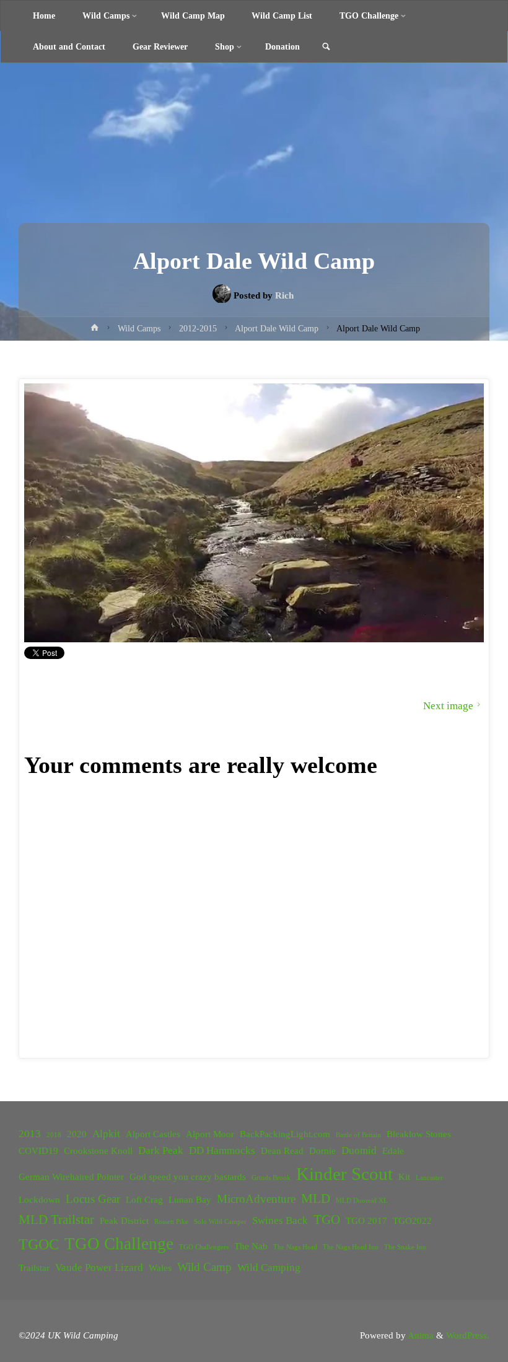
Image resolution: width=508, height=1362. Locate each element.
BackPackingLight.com (285, 1134)
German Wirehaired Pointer (71, 1177)
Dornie (322, 1151)
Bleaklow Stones (419, 1134)
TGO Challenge (118, 1243)
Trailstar (34, 1268)
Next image (448, 706)
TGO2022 (412, 1221)
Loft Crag (144, 1200)
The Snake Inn (405, 1247)
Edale (393, 1151)
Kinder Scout (344, 1174)
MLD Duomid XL (362, 1200)
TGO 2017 (366, 1221)
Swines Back (280, 1220)
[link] (326, 48)
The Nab (251, 1246)
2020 (77, 1134)
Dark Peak (160, 1150)
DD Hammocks (222, 1150)
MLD (315, 1198)
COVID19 (38, 1151)
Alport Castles (153, 1134)
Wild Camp (204, 1266)
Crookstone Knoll (98, 1151)
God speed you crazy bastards (187, 1177)
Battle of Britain (358, 1135)
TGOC (39, 1244)
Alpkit (106, 1134)
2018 (53, 1135)
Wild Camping (268, 1267)
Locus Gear (93, 1198)
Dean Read (282, 1151)
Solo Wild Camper (220, 1221)
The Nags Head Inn (351, 1247)
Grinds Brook (271, 1177)
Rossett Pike (171, 1221)
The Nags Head (295, 1247)
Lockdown (39, 1200)
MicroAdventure (256, 1198)
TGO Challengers (204, 1247)
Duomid (359, 1150)
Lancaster (429, 1177)
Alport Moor (210, 1134)
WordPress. (467, 1335)
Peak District (124, 1221)
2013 (30, 1134)
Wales (160, 1268)
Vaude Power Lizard (99, 1267)
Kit (404, 1177)
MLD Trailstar (56, 1219)
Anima (420, 1335)
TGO (326, 1219)
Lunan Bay (190, 1200)
